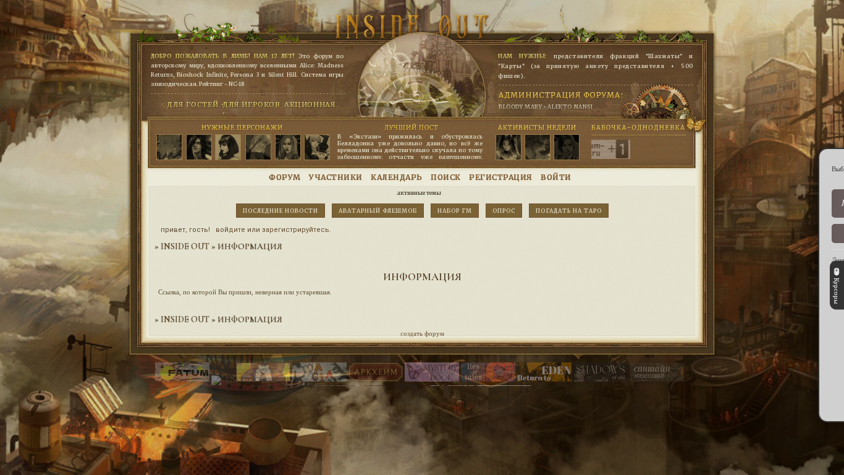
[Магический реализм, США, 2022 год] (544, 379)
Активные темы (419, 192)
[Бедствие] (199, 148)
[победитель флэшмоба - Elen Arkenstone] (508, 148)
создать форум (422, 333)
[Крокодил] (258, 148)
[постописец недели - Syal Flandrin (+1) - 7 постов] (537, 148)
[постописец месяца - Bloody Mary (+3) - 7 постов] (566, 148)
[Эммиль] (317, 148)
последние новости (280, 210)
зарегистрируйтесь (295, 230)
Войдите (230, 230)
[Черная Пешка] (169, 148)
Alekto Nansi (570, 106)
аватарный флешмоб (378, 210)
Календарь (397, 177)
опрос (503, 210)
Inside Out (185, 246)
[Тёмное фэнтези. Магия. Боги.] (600, 379)
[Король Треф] (288, 148)
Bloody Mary (520, 106)
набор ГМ (454, 210)
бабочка (603, 127)
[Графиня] (228, 148)
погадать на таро (569, 210)
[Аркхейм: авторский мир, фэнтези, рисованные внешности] (375, 379)
